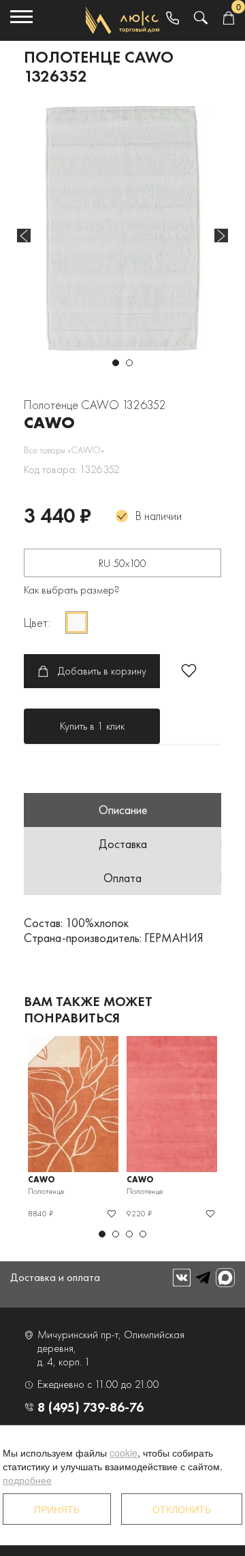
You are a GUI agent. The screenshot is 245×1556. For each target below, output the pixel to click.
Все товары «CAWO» (64, 450)
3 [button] (129, 1234)
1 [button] (115, 363)
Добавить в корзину (102, 671)
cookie (123, 1452)
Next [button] (221, 235)
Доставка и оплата (55, 1277)
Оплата (122, 878)
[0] (228, 18)
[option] (122, 228)
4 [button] (143, 1234)
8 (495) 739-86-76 (90, 1407)
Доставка (123, 844)
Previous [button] (24, 235)
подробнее (27, 1480)
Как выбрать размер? (71, 590)
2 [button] (129, 363)
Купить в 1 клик (92, 726)
